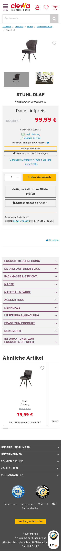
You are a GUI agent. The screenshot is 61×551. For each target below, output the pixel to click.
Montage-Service (32, 138)
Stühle (30, 27)
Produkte (19, 27)
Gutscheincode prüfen (30, 203)
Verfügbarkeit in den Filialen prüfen (30, 191)
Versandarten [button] (12, 475)
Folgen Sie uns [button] (12, 461)
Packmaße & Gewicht (20, 276)
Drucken (53, 240)
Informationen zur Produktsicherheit (19, 340)
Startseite (7, 27)
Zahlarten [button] (9, 468)
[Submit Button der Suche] (54, 18)
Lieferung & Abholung (21, 315)
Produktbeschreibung (22, 261)
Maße (9, 284)
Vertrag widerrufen (30, 521)
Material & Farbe (17, 292)
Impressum (11, 504)
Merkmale (12, 308)
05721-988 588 (21, 221)
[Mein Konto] (37, 7)
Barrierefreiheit (30, 508)
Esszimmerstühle (44, 27)
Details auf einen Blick (22, 269)
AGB (54, 504)
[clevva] (20, 6)
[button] (47, 143)
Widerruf (43, 504)
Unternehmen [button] (11, 454)
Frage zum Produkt (19, 323)
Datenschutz (28, 504)
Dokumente (13, 331)
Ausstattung (14, 300)
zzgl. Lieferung (33, 134)
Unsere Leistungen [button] (15, 447)
